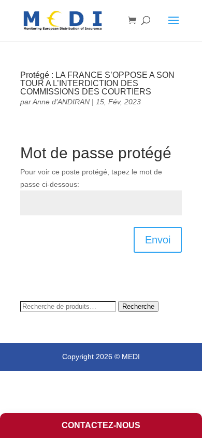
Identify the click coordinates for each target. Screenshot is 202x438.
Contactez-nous (101, 425)
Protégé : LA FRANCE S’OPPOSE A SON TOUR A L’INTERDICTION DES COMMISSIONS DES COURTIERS (97, 83)
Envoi (157, 239)
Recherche (138, 306)
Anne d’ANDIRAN (61, 102)
